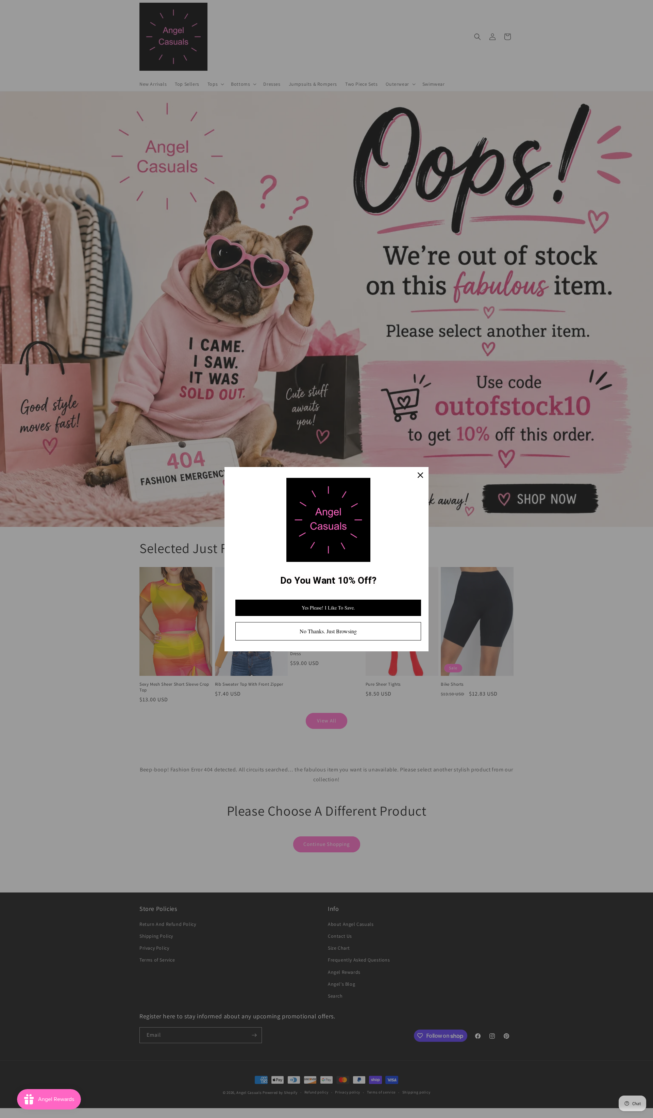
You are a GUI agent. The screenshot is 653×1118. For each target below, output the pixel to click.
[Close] (420, 475)
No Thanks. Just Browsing (328, 631)
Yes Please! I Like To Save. (328, 607)
